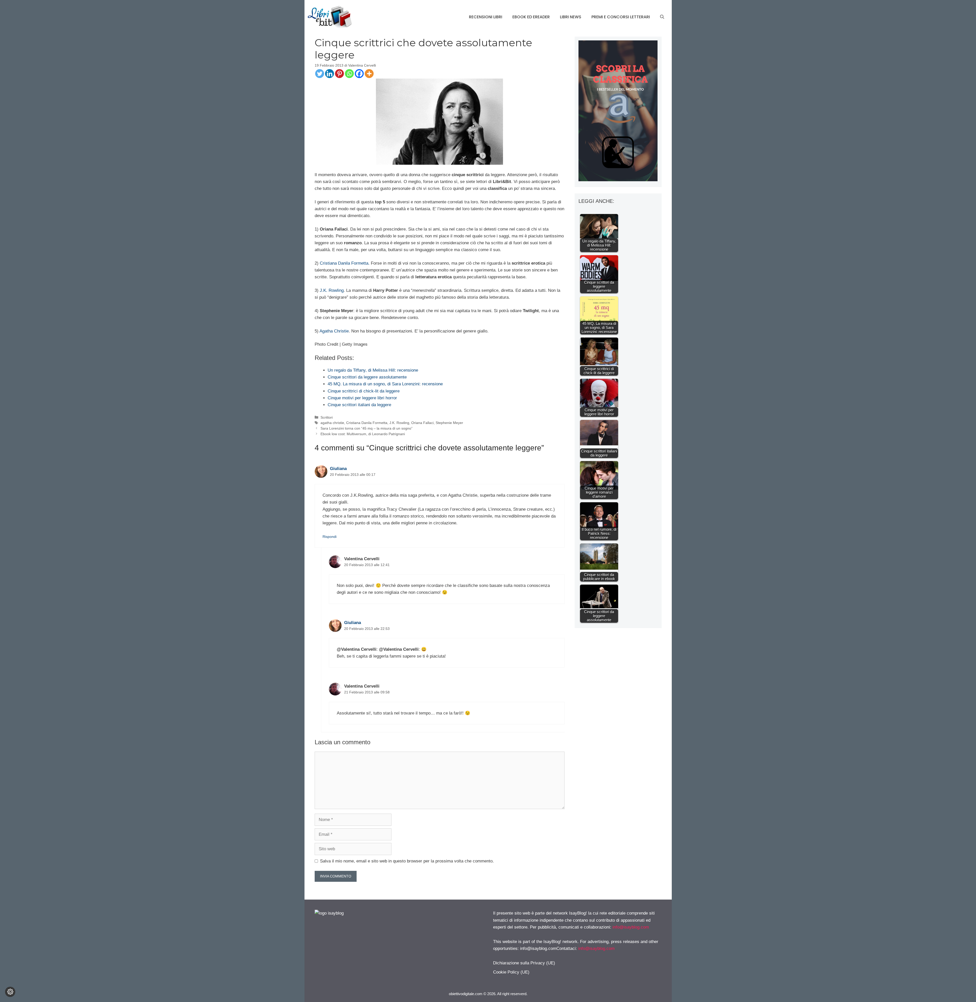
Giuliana (338, 468)
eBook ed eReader (531, 17)
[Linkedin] (329, 73)
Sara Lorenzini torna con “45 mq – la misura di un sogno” (367, 428)
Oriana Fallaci (422, 423)
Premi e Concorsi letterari (620, 17)
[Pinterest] (339, 73)
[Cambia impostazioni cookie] (10, 992)
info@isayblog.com (631, 927)
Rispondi (330, 537)
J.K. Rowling (332, 290)
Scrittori (327, 417)
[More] (369, 73)
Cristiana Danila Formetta (366, 423)
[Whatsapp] (349, 73)
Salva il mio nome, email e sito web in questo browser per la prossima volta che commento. (407, 861)
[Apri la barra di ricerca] (662, 17)
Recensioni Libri (485, 17)
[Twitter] (319, 73)
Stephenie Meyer (449, 423)
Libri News (570, 17)
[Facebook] (359, 73)
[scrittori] (618, 179)
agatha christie (332, 423)
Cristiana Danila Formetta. (345, 263)
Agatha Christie (334, 331)
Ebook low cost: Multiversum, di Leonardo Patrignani (363, 434)
